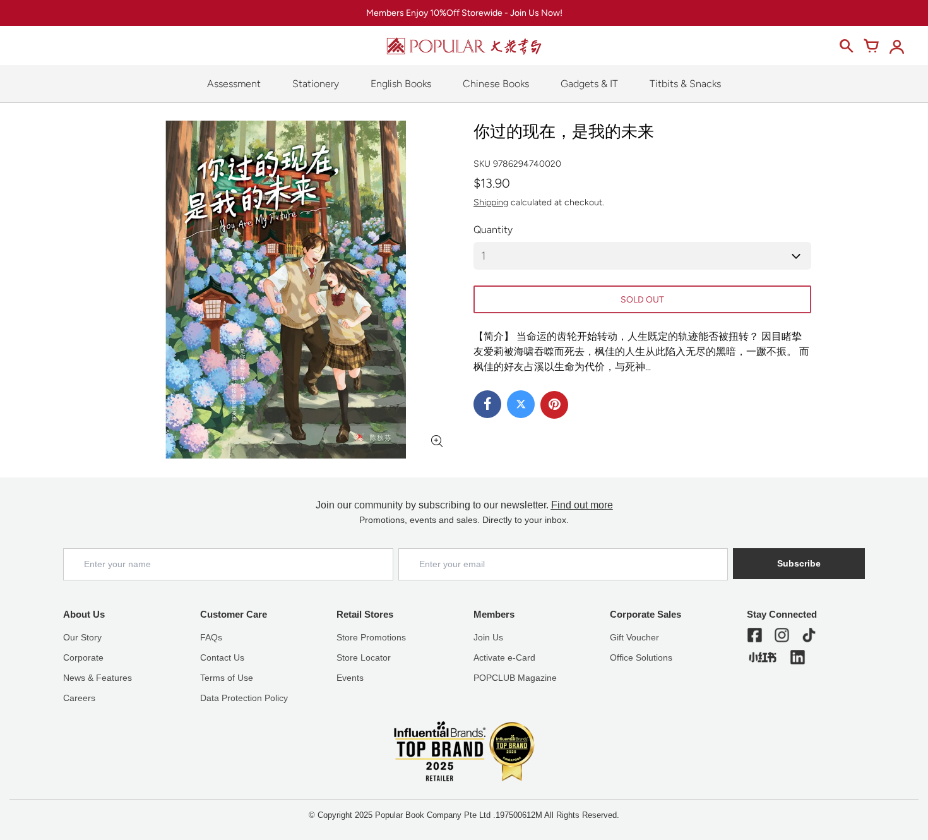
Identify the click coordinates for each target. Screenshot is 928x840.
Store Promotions (371, 637)
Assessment (234, 84)
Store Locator (363, 657)
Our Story (82, 637)
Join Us (488, 637)
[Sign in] (896, 46)
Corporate (83, 657)
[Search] (846, 46)
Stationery (315, 84)
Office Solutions (641, 657)
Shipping (490, 202)
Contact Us (222, 657)
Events (350, 678)
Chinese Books (496, 84)
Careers (79, 698)
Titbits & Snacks (685, 84)
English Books (401, 84)
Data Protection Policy (244, 698)
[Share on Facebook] (487, 404)
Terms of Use (226, 678)
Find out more (582, 505)
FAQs (211, 637)
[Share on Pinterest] (554, 405)
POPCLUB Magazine (515, 678)
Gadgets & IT (589, 84)
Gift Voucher (634, 637)
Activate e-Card (504, 657)
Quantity (493, 230)
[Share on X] (521, 404)
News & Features (97, 678)
